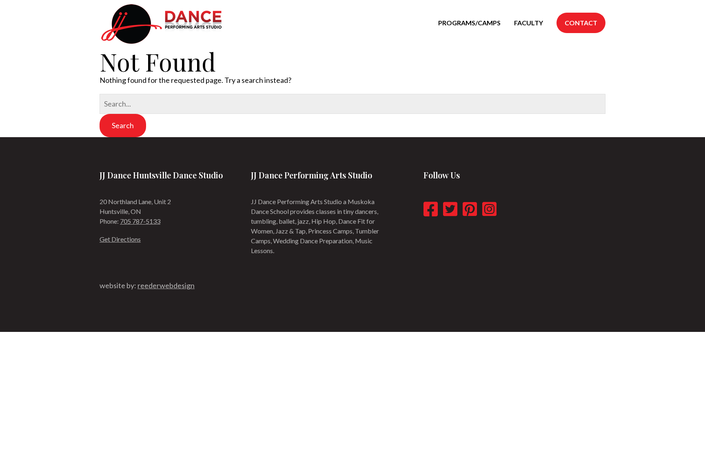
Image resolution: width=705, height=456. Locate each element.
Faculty (528, 23)
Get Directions (120, 239)
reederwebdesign (166, 285)
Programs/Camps (469, 23)
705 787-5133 (140, 221)
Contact (581, 23)
